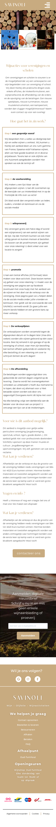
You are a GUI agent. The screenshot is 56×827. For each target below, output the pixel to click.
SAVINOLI (15, 5)
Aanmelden (28, 635)
